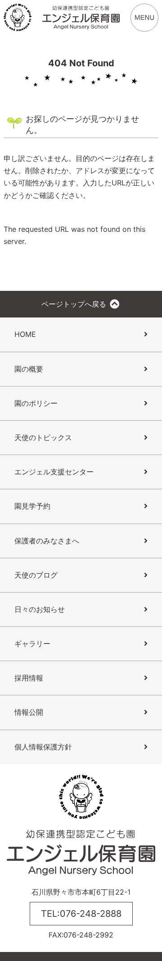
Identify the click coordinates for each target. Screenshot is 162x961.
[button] (144, 16)
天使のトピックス (43, 437)
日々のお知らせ (39, 609)
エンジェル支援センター (54, 471)
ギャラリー (32, 643)
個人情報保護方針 (43, 746)
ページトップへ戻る (74, 303)
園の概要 (28, 368)
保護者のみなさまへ (46, 540)
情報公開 (28, 712)
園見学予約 (32, 505)
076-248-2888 (91, 913)
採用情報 (28, 677)
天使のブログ (36, 574)
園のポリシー (36, 403)
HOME (25, 334)
